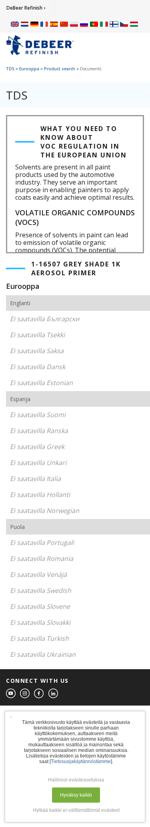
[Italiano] (104, 24)
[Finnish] (114, 24)
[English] (14, 24)
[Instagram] (25, 693)
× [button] (10, 717)
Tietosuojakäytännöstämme (81, 761)
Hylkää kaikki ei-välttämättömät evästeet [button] (76, 810)
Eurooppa (29, 69)
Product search (59, 69)
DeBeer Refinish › (25, 7)
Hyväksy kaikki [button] (76, 795)
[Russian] (84, 24)
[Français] (44, 24)
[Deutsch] (34, 24)
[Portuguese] (94, 24)
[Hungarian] (134, 24)
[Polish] (74, 24)
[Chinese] (64, 24)
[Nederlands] (24, 24)
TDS (10, 69)
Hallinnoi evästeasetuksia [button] (76, 780)
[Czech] (124, 24)
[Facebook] (39, 693)
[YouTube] (11, 693)
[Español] (54, 24)
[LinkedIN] (53, 693)
